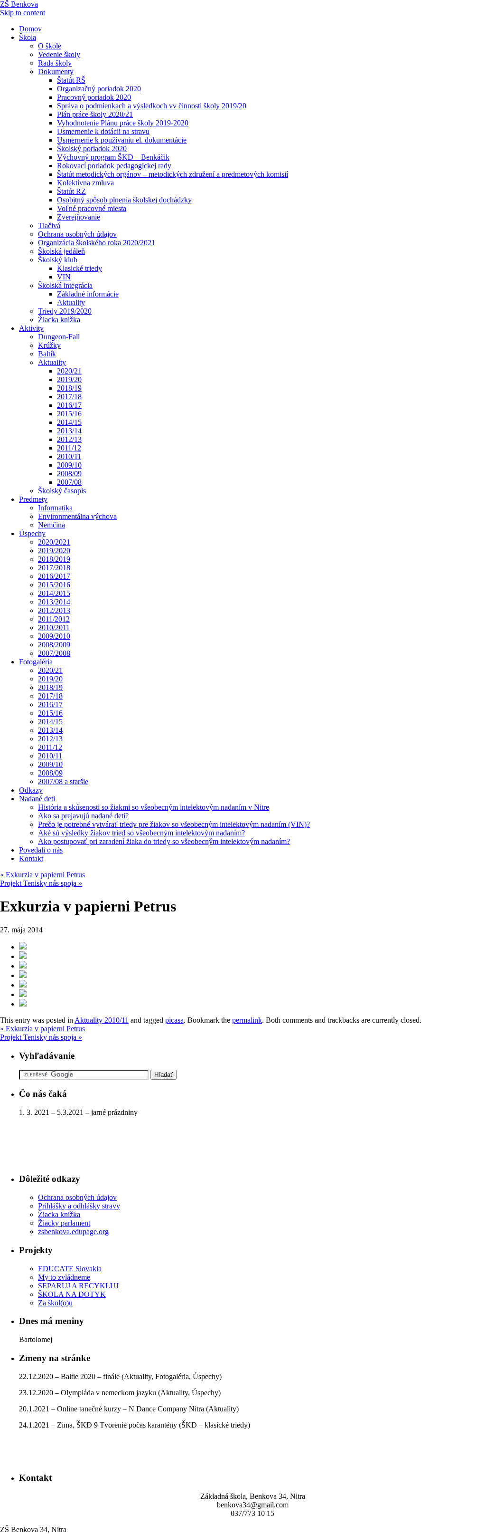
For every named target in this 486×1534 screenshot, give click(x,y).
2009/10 (69, 465)
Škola (27, 37)
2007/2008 (54, 653)
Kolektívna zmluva (85, 183)
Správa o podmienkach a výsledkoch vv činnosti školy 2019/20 (151, 106)
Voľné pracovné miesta (91, 208)
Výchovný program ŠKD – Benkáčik (113, 157)
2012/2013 (54, 610)
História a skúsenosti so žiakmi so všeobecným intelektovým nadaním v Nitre (153, 807)
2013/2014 (54, 602)
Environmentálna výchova (77, 516)
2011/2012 (54, 619)
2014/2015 (54, 593)
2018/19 (69, 388)
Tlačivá (49, 225)
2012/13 (69, 439)
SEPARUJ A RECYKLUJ (78, 1286)
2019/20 (69, 379)
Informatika (55, 508)
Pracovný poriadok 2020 (94, 97)
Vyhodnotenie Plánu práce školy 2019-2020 (122, 123)
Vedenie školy (59, 54)
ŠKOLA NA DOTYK (72, 1294)
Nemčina (51, 525)
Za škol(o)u (55, 1303)
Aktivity (31, 328)
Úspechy (32, 533)
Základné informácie (88, 294)
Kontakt (31, 858)
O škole (49, 46)
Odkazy (31, 790)
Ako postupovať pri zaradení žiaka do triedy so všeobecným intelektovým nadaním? (164, 841)
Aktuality (71, 302)
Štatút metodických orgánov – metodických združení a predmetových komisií (172, 174)
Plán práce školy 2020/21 (95, 114)
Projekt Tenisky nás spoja (41, 883)
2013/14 (69, 431)
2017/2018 (54, 568)
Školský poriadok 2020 (92, 148)
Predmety (33, 499)
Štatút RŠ (71, 80)
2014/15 (69, 422)
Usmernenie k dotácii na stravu (103, 131)
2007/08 (69, 482)
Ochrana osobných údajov (77, 234)
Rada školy (55, 63)
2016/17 (69, 405)
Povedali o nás (41, 850)
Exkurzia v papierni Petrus (42, 875)
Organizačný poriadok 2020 (99, 89)
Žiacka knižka (59, 320)
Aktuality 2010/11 (102, 1020)
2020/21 (69, 371)
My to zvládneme (64, 1277)
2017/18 (69, 397)
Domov (30, 29)
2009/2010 (54, 636)
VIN (64, 277)
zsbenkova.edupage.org (73, 1231)
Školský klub (57, 260)
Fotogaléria (36, 662)
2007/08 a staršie (63, 781)
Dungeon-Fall (59, 337)
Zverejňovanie (78, 217)
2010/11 (69, 456)
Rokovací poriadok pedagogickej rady (114, 166)
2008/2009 (54, 645)
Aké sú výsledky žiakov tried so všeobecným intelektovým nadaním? (141, 833)
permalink (247, 1020)
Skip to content (22, 13)
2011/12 (69, 448)
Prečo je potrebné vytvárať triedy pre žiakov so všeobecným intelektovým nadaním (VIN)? (174, 824)
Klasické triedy (79, 268)
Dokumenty (56, 71)
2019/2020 (54, 550)
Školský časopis (62, 491)
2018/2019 (54, 559)
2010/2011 (54, 627)
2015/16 (69, 414)
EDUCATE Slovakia (70, 1269)
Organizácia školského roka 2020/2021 (96, 243)
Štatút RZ (71, 191)
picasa (174, 1020)
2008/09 (69, 474)
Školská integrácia (65, 285)
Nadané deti (37, 799)
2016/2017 (54, 576)
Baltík (47, 354)
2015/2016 (54, 585)
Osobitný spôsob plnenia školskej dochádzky (124, 200)
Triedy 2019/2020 (65, 311)
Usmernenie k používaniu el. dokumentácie (122, 140)
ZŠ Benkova (19, 4)
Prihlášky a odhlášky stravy (79, 1206)
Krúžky (49, 345)
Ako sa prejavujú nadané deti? (83, 816)
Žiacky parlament (64, 1223)
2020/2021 (54, 542)
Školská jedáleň (61, 251)
